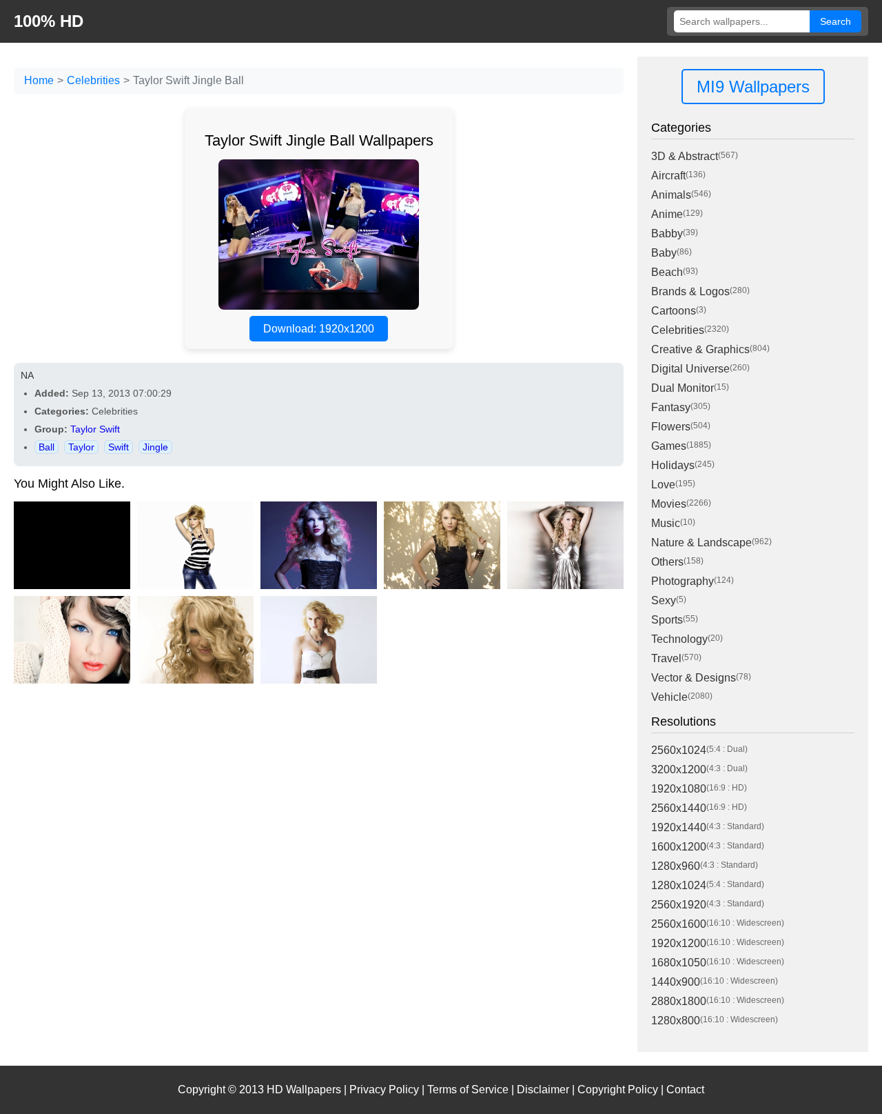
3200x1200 (678, 769)
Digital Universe (690, 369)
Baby (664, 253)
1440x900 (675, 982)
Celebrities (93, 80)
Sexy (663, 600)
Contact (685, 1089)
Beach (667, 272)
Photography (682, 581)
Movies (668, 504)
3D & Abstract (684, 156)
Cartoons (673, 311)
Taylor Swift (95, 429)
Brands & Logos (690, 291)
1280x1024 (678, 885)
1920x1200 (678, 943)
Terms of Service (468, 1089)
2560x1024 (678, 750)
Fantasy (670, 407)
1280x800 (675, 1020)
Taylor (81, 446)
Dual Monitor (682, 388)
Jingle (155, 446)
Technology (679, 639)
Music (665, 523)
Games (668, 446)
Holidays (673, 465)
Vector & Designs (693, 678)
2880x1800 (678, 1001)
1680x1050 (678, 962)
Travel (666, 658)
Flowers (670, 426)
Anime (667, 214)
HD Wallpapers (304, 1089)
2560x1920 (678, 905)
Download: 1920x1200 (318, 329)
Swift (118, 446)
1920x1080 (678, 789)
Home (39, 80)
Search (835, 21)
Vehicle (669, 697)
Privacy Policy (384, 1089)
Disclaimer (543, 1089)
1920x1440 (678, 827)
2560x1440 (678, 808)
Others (667, 562)
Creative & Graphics (700, 349)
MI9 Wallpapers (753, 86)
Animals (671, 195)
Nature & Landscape (701, 542)
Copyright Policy (617, 1089)
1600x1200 (678, 847)
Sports (667, 620)
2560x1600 (678, 924)
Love (663, 484)
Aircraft (668, 175)
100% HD (48, 21)
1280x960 (675, 866)
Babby (667, 233)
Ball (46, 446)
